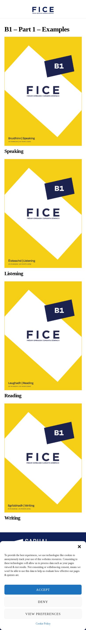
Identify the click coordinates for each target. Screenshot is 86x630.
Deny (43, 602)
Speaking (14, 151)
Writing (12, 518)
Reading (13, 395)
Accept (43, 590)
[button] (79, 546)
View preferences (43, 614)
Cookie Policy (43, 623)
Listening (13, 273)
